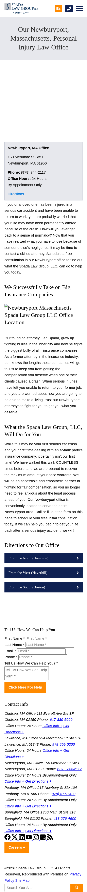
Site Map (22, 880)
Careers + (16, 847)
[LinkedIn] (22, 839)
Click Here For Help (25, 687)
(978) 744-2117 (69, 769)
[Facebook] (8, 839)
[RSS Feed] (50, 839)
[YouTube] (29, 839)
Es (58, 8)
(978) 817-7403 (63, 794)
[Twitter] (15, 839)
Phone (10, 657)
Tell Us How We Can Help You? (31, 663)
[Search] (76, 888)
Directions (16, 194)
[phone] (69, 8)
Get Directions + (38, 781)
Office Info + (52, 726)
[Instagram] (36, 839)
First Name (14, 638)
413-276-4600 (64, 819)
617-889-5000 (61, 720)
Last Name (14, 645)
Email (10, 651)
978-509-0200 (63, 744)
